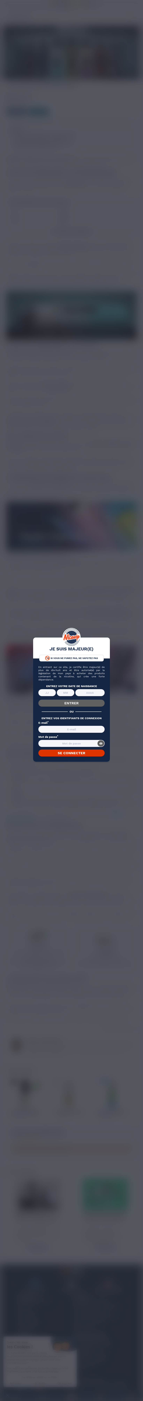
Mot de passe (48, 737)
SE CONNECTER (71, 753)
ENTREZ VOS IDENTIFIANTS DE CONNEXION (72, 718)
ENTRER (71, 703)
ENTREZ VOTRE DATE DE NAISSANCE (71, 686)
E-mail (43, 722)
